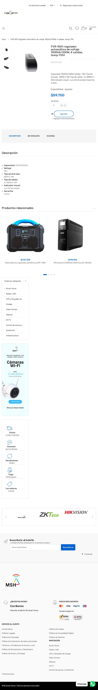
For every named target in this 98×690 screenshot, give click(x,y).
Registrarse (67, 6)
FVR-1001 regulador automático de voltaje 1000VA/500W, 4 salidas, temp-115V (67, 51)
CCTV (51, 666)
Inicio (4, 39)
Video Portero (11, 309)
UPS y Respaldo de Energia (14, 301)
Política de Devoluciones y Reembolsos (17, 649)
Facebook (88, 554)
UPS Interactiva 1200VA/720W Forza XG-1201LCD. (73, 263)
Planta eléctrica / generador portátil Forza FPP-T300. (25, 263)
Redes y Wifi (11, 294)
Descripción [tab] (15, 136)
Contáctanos (7, 629)
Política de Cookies (56, 629)
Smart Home (54, 646)
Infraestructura (12, 336)
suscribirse (68, 547)
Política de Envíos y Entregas (13, 653)
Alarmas (9, 315)
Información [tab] (34, 136)
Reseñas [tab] (51, 136)
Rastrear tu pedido (39, 6)
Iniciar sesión (78, 6)
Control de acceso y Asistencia (14, 327)
